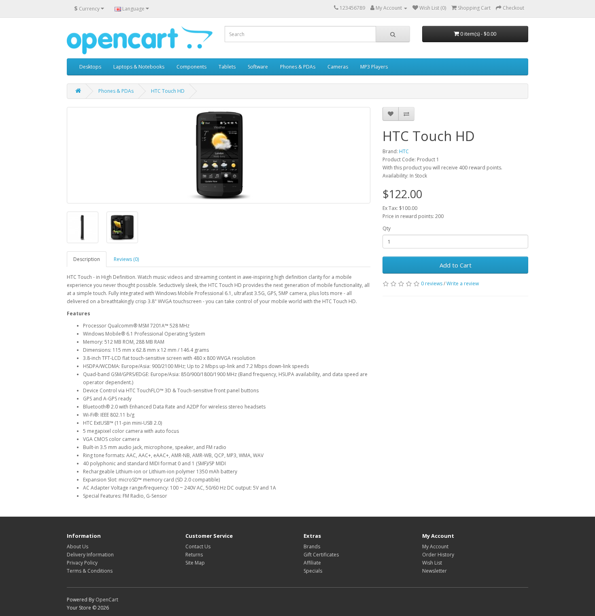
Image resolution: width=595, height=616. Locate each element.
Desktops (90, 66)
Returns (194, 554)
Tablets (227, 66)
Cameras (337, 66)
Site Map (195, 562)
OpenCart (107, 599)
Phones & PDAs (297, 66)
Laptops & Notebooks (138, 66)
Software (258, 66)
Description (86, 259)
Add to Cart (456, 265)
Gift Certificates (321, 554)
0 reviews (431, 283)
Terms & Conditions (90, 570)
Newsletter (434, 570)
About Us (77, 546)
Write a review (462, 283)
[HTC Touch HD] (218, 155)
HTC (404, 151)
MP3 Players (374, 66)
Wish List (432, 562)
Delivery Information (90, 554)
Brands (312, 546)
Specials (313, 570)
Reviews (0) (126, 259)
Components (191, 66)
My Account (435, 546)
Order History (438, 554)
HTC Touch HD (168, 91)
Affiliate (312, 562)
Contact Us (197, 546)
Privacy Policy (82, 562)
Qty (386, 228)
